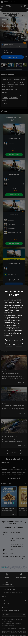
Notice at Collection (14, 307)
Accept (18, 344)
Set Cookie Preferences (14, 340)
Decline (9, 344)
